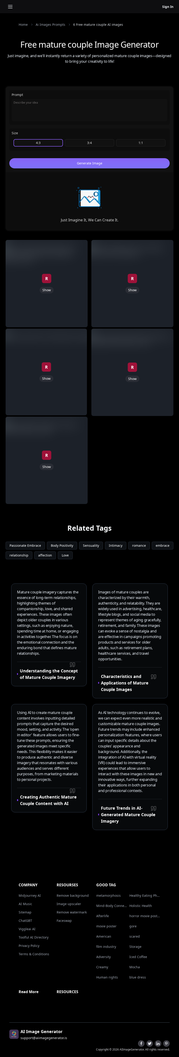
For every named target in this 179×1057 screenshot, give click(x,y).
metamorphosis (108, 895)
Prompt (17, 94)
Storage (135, 946)
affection (45, 555)
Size (15, 133)
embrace (162, 545)
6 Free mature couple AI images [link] (98, 24)
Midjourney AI (30, 895)
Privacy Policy (29, 945)
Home (23, 24)
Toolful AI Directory (33, 937)
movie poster (106, 926)
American (103, 936)
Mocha (134, 967)
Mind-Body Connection (111, 905)
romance (139, 545)
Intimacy (115, 545)
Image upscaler (69, 904)
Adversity (103, 957)
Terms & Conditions (34, 954)
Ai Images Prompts (50, 24)
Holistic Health (140, 905)
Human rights (107, 977)
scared (134, 936)
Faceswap (64, 920)
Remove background (73, 895)
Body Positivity (62, 545)
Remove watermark (72, 912)
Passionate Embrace (25, 545)
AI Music (25, 904)
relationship (19, 555)
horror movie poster (145, 916)
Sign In (167, 6)
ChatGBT (25, 920)
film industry (106, 946)
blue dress (137, 977)
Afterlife (102, 916)
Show (46, 290)
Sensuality (91, 545)
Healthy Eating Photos (145, 895)
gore (133, 926)
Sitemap (25, 912)
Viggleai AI (27, 929)
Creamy (102, 967)
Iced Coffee (138, 957)
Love (65, 555)
